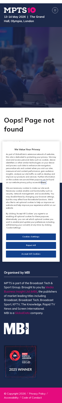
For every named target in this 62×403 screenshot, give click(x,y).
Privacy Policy (37, 393)
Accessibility (11, 397)
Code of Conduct (32, 397)
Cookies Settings (30, 236)
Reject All (31, 245)
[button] (55, 10)
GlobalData (22, 313)
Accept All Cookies (30, 254)
